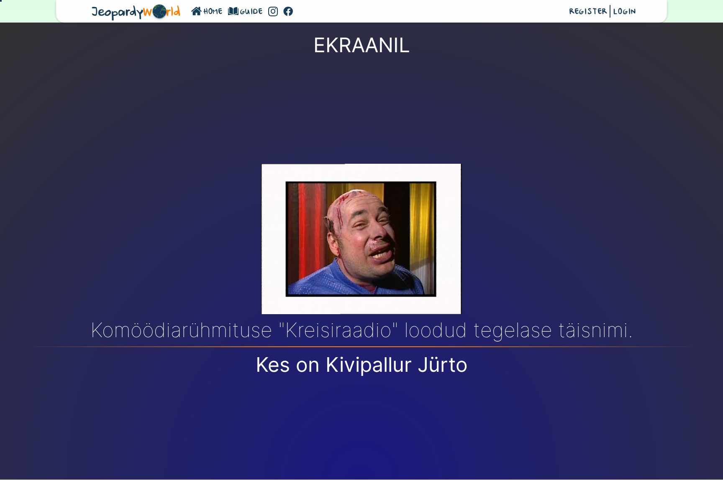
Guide (251, 12)
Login (624, 12)
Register (588, 12)
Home (213, 12)
